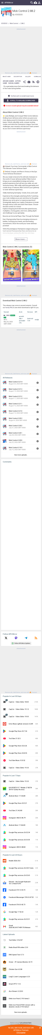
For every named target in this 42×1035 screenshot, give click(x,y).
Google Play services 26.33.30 (19, 840)
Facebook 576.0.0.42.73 (17, 905)
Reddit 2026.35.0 (14, 861)
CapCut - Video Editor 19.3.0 (19, 768)
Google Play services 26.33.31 (19, 919)
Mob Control (14, 23)
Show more (20, 239)
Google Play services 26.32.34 (19, 832)
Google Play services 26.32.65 (19, 875)
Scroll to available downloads (22, 100)
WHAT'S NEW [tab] (6, 76)
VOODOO (19, 14)
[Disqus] (21, 546)
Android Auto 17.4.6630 (17, 825)
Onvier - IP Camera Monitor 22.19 (20, 962)
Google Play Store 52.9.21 (18, 803)
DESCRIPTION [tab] (18, 76)
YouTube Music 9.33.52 (17, 760)
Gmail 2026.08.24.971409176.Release (19, 926)
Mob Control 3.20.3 (15, 418)
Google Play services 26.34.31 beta (21, 868)
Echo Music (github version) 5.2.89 (21, 724)
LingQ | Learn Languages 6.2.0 (19, 977)
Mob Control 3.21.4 (15, 382)
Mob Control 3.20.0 (15, 440)
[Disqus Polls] (21, 491)
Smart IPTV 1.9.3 (15, 984)
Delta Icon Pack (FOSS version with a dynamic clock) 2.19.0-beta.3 (22, 1006)
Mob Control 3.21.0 (15, 411)
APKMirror (9, 2)
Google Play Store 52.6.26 (18, 746)
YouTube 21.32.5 (14, 738)
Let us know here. (26, 1023)
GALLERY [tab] (28, 76)
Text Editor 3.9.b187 (16, 940)
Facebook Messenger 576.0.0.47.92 (21, 897)
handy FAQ (9, 307)
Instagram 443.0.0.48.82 (17, 847)
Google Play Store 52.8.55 (18, 753)
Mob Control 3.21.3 (15, 389)
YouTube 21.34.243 (15, 810)
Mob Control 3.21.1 (15, 404)
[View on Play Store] (29, 82)
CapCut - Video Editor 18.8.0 (19, 702)
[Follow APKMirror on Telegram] (26, 639)
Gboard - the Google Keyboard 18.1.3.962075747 (19, 883)
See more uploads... (21, 455)
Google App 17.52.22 (16, 912)
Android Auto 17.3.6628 (17, 796)
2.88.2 (7, 315)
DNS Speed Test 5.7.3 (16, 955)
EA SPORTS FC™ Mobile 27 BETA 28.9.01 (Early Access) (20, 788)
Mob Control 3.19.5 (15, 448)
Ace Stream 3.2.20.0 (16, 991)
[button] (24, 82)
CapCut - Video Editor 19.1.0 (19, 709)
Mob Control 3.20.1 (15, 433)
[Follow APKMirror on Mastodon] (16, 639)
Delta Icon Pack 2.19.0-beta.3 (19, 999)
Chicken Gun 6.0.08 (15, 969)
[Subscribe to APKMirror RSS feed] (36, 639)
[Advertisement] (21, 51)
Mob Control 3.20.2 (15, 426)
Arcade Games (8, 81)
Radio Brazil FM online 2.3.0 (18, 947)
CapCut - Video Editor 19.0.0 (19, 717)
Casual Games (13, 83)
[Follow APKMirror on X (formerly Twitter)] (6, 639)
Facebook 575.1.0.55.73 (17, 890)
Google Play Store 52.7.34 (18, 731)
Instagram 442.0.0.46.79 (17, 818)
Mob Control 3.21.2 (15, 396)
